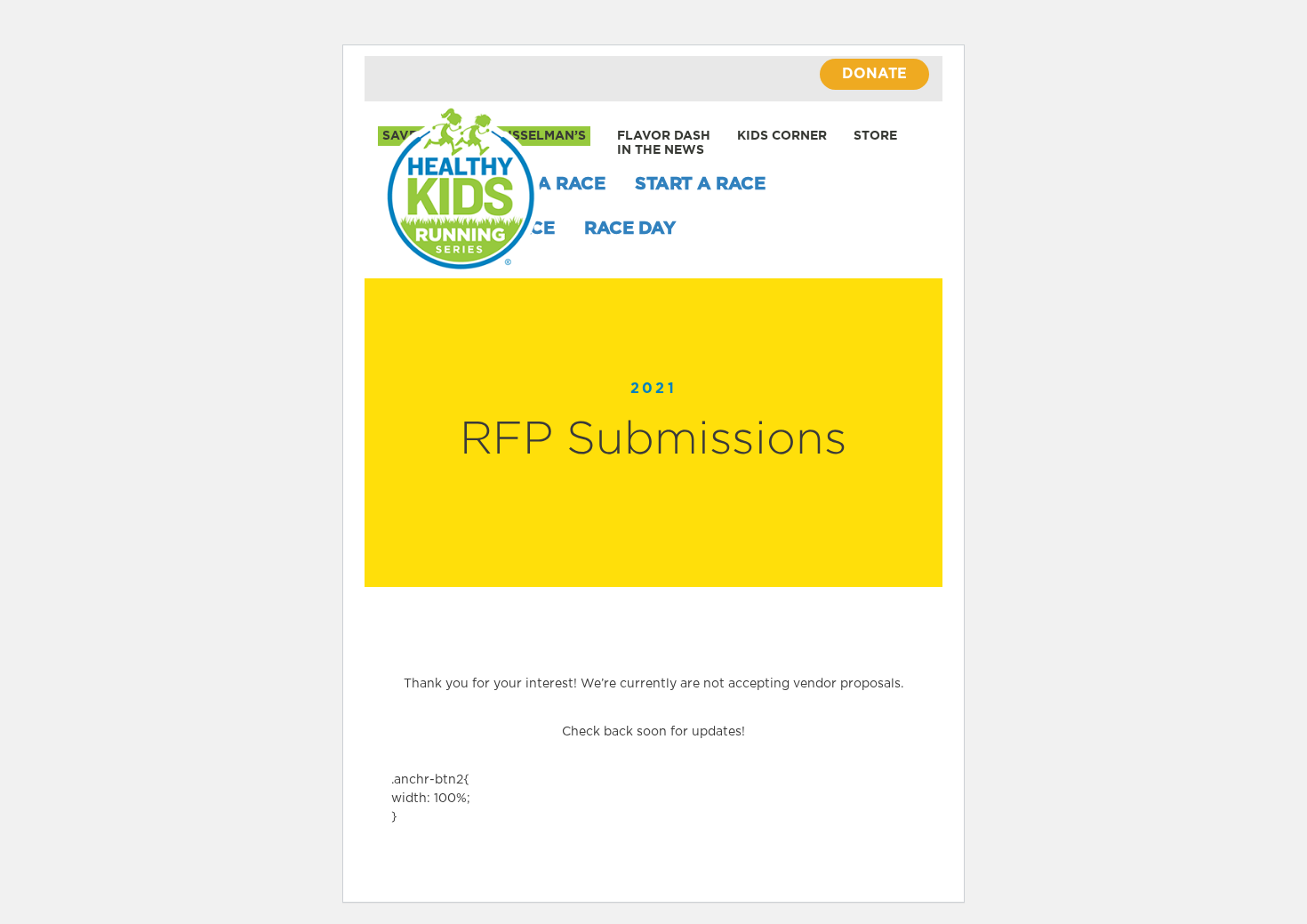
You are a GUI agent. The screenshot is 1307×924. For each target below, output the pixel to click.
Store (875, 136)
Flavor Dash (663, 136)
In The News (660, 150)
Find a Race (546, 184)
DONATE (874, 74)
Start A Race (700, 184)
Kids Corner (782, 136)
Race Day (629, 228)
